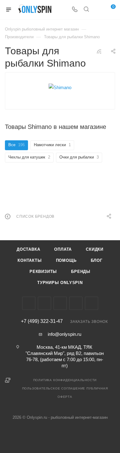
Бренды (80, 271)
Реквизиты (43, 271)
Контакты (30, 260)
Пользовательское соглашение (54, 388)
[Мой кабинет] (98, 9)
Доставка (28, 249)
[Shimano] (60, 87)
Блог (96, 260)
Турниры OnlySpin (60, 282)
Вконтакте (28, 303)
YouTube (75, 303)
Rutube (91, 303)
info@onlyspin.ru (64, 334)
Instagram (44, 303)
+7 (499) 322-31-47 (42, 321)
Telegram (60, 303)
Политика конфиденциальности (65, 380)
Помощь (66, 260)
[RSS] (99, 51)
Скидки (94, 249)
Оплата (63, 249)
